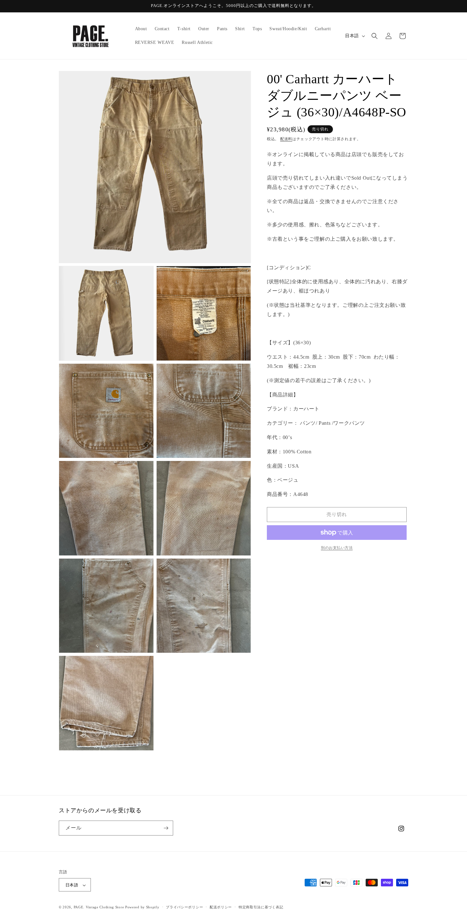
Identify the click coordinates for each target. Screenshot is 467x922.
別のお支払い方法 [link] (337, 548)
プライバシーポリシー (184, 907)
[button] (375, 36)
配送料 (286, 139)
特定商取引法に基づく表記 (261, 907)
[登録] (166, 828)
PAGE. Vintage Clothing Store (99, 907)
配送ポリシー (221, 907)
